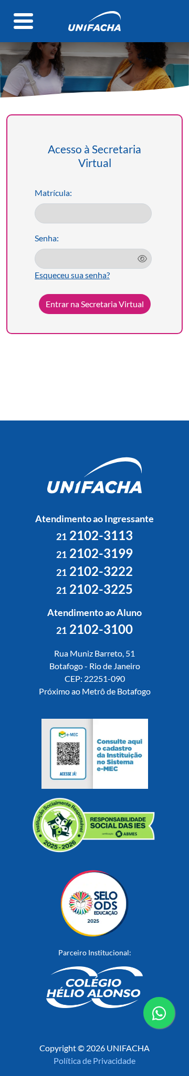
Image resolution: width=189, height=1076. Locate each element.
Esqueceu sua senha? (72, 275)
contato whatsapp (159, 1028)
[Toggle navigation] (23, 21)
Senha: (47, 238)
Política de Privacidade (94, 1060)
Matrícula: (53, 193)
